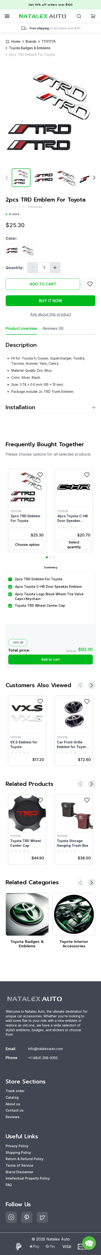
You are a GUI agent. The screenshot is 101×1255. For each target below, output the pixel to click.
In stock (14, 214)
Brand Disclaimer (19, 1172)
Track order (15, 1091)
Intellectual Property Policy (28, 1178)
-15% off (17, 642)
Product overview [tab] (21, 328)
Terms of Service (19, 1165)
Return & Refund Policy (24, 1159)
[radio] (7, 207)
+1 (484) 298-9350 (43, 1058)
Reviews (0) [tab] (53, 328)
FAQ (9, 1185)
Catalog (12, 1097)
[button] (27, 510)
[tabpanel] (50, 374)
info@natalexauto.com (45, 1049)
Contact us (14, 1110)
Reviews (12, 1117)
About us (13, 1104)
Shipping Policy (18, 1152)
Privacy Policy (17, 1146)
